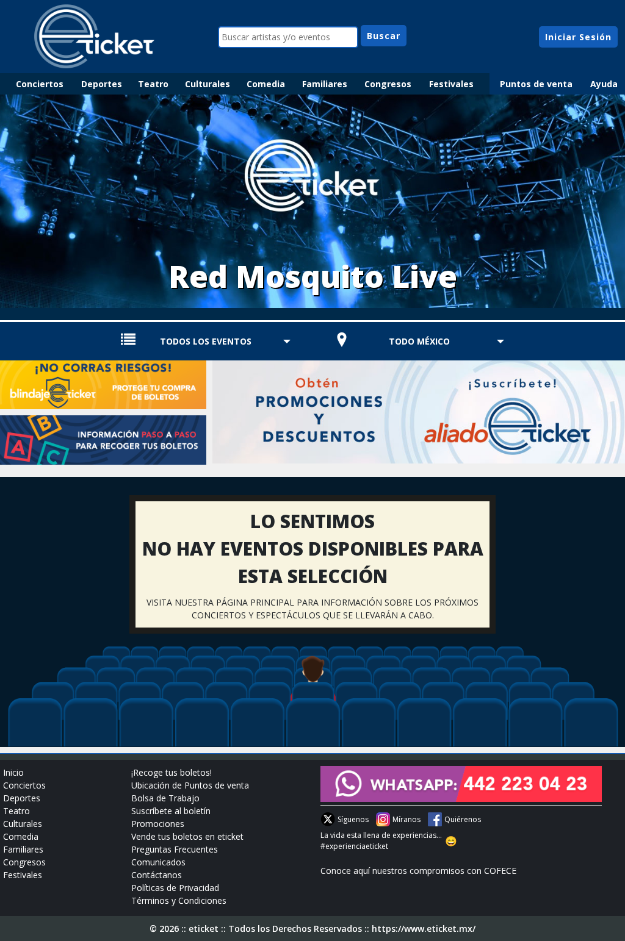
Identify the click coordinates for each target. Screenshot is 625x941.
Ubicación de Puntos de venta (190, 785)
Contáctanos (156, 875)
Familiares (324, 84)
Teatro (153, 84)
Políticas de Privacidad (175, 887)
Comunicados (158, 862)
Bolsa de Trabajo (165, 798)
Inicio (13, 772)
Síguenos (353, 819)
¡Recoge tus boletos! (171, 772)
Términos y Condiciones (178, 900)
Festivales (451, 84)
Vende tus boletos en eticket (187, 836)
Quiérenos (462, 819)
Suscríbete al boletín (171, 811)
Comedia (266, 84)
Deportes (101, 84)
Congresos (387, 84)
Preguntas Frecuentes (174, 849)
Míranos (406, 819)
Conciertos (39, 84)
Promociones (157, 823)
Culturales (207, 84)
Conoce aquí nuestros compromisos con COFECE (418, 870)
